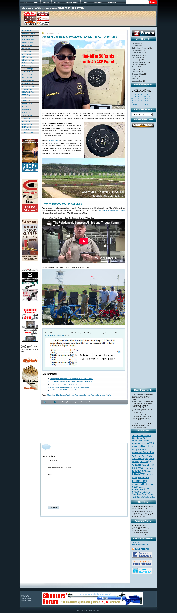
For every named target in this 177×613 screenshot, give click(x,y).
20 (145, 99)
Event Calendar (27, 124)
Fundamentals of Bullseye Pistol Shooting (112, 210)
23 (132, 101)
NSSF (141, 474)
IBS (143, 471)
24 (135, 101)
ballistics (136, 446)
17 (135, 99)
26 (141, 101)
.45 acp (49, 395)
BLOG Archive (27, 45)
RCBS (146, 477)
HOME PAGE (26, 31)
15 (150, 97)
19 (141, 99)
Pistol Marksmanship (98, 395)
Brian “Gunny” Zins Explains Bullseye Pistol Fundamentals (69, 387)
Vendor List (26, 118)
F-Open (144, 465)
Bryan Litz (148, 452)
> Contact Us (26, 130)
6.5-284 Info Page (28, 86)
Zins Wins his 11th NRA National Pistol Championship (67, 390)
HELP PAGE (26, 127)
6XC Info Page (27, 77)
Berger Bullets (139, 449)
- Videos (135, 45)
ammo (135, 440)
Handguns (135, 57)
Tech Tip (135, 79)
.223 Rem (143, 436)
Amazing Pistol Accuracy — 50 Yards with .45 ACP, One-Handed (71, 379)
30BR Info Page (27, 71)
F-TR (151, 465)
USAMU (108, 395)
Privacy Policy (26, 600)
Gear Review (136, 53)
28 (147, 101)
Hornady (149, 468)
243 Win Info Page (28, 80)
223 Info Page (27, 66)
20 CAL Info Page (28, 63)
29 (150, 101)
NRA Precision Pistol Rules (54, 335)
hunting (136, 471)
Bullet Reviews (27, 104)
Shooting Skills (85, 402)
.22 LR (135, 435)
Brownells (137, 452)
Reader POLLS (27, 121)
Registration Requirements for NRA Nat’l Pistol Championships (71, 381)
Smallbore (136, 494)
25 (138, 101)
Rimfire (146, 484)
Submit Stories (26, 598)
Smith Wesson (148, 494)
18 (138, 99)
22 (150, 99)
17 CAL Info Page (28, 60)
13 (145, 97)
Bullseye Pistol (65, 395)
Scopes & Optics (28, 115)
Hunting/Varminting (138, 62)
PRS (140, 477)
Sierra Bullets (144, 492)
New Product (136, 64)
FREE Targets (27, 95)
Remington (137, 484)
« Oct (135, 104)
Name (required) (53, 460)
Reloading (135, 71)
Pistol (134, 477)
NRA (135, 474)
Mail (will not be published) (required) (60, 467)
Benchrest (148, 446)
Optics (134, 69)
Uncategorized (137, 81)
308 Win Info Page (28, 92)
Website (50, 474)
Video (152, 497)
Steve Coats (136, 409)
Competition (76, 402)
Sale (152, 484)
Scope (135, 487)
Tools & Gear (26, 101)
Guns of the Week (28, 39)
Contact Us (25, 597)
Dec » (147, 104)
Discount (144, 461)
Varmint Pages (27, 51)
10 (135, 97)
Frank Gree (136, 424)
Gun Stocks (26, 112)
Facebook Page (52, 140)
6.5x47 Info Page (28, 83)
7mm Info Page (27, 89)
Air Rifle (146, 438)
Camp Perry (75, 395)
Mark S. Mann (137, 402)
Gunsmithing (136, 55)
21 (147, 99)
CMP (151, 455)
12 (141, 97)
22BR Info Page (27, 69)
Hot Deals (135, 60)
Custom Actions (27, 109)
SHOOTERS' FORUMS (140, 544)
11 (138, 97)
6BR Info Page (27, 54)
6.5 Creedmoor (141, 436)
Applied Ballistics (139, 443)
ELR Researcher (138, 394)
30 (132, 103)
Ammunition (143, 440)
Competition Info (27, 48)
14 (147, 97)
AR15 (150, 443)
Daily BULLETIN (27, 36)
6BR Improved (27, 57)
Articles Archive (27, 42)
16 (132, 99)
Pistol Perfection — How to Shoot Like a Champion (67, 384)
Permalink (49, 402)
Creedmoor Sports (140, 458)
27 (145, 101)
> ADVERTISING (28, 133)
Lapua (148, 471)
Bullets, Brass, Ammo (64, 402)
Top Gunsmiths (27, 98)
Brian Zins (55, 395)
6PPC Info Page (27, 74)
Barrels (24, 106)
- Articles (135, 43)
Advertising (25, 595)
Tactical (134, 76)
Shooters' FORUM (28, 34)
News (134, 67)
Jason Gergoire (84, 395)
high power (138, 468)
